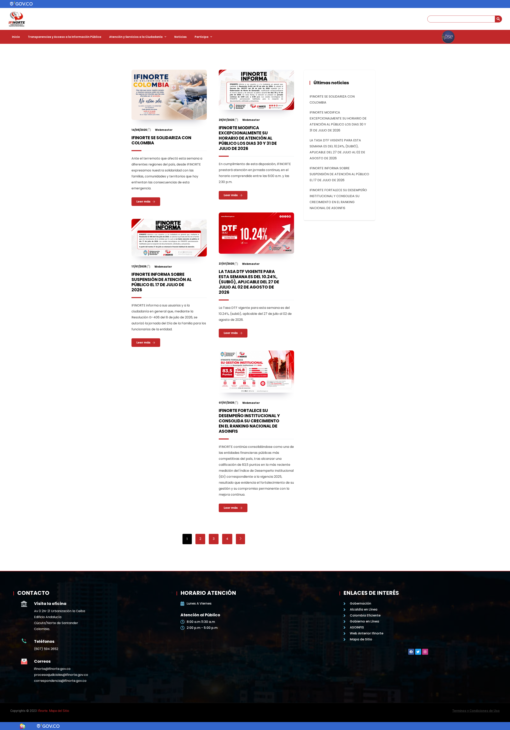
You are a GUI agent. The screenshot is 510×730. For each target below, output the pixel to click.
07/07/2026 (226, 403)
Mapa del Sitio (59, 711)
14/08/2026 (139, 130)
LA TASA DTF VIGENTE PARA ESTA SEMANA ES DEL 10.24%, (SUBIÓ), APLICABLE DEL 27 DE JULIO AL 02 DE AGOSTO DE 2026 (249, 282)
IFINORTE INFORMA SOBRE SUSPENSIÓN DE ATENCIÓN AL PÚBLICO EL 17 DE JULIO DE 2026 (161, 282)
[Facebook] (411, 652)
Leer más (143, 202)
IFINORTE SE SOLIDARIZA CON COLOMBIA (161, 140)
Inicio (16, 37)
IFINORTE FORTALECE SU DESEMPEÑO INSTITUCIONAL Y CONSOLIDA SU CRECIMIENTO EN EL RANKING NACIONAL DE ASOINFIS (249, 421)
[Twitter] (418, 652)
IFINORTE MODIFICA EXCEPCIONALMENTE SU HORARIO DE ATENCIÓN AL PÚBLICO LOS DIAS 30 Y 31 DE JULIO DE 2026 (248, 138)
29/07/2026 (226, 120)
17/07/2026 (138, 266)
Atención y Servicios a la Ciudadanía (136, 37)
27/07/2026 (226, 264)
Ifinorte (43, 711)
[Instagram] (425, 652)
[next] (240, 539)
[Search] (498, 19)
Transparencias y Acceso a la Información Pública (64, 37)
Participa (201, 37)
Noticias (180, 37)
